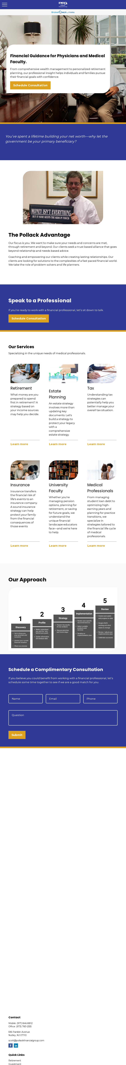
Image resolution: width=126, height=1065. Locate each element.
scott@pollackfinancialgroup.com (26, 1040)
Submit (17, 735)
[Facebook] (10, 1045)
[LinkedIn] (16, 1045)
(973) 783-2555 (24, 1026)
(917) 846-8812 (25, 1023)
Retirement (14, 1060)
